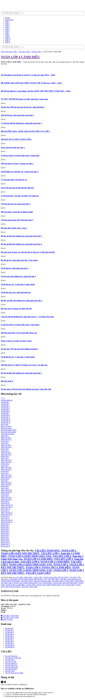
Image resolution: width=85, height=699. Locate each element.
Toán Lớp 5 (4, 466)
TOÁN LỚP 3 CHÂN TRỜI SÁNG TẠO (30, 570)
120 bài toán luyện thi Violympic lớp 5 (17, 220)
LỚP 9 (7, 37)
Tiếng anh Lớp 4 (6, 462)
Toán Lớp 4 (4, 458)
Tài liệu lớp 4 (5, 407)
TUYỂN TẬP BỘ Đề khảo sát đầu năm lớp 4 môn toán (24, 99)
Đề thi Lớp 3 (5, 456)
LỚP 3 (7, 25)
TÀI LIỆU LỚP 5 (7, 583)
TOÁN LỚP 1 (68, 550)
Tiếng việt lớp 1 (6, 437)
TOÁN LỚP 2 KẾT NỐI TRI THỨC (65, 583)
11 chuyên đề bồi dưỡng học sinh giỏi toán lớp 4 (21, 123)
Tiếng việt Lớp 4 (6, 460)
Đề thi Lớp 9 (5, 501)
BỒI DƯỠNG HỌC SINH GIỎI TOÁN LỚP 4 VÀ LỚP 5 (25, 131)
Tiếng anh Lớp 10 (7, 507)
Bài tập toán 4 (7, 381)
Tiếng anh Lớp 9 (6, 499)
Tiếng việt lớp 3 (6, 452)
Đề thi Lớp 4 (5, 464)
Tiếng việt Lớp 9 (6, 497)
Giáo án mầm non (7, 400)
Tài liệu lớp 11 (5, 421)
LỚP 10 (7, 38)
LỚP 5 (7, 29)
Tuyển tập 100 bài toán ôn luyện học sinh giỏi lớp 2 (23, 107)
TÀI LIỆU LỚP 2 (61, 556)
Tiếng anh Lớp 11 (6, 514)
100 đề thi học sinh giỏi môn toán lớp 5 (17, 115)
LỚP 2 (7, 23)
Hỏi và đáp (4, 424)
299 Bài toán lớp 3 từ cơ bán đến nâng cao (19, 333)
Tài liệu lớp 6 (5, 411)
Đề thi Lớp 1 (5, 441)
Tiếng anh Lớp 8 (6, 492)
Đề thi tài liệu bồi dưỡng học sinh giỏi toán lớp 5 (21, 236)
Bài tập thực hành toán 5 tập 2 (14, 228)
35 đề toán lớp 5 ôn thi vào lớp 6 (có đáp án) (20, 196)
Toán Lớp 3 (4, 451)
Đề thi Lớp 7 (5, 486)
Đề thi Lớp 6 (5, 479)
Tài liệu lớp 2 (5, 404)
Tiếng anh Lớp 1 (6, 439)
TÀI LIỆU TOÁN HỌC (47, 550)
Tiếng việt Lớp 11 (6, 512)
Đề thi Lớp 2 (5, 449)
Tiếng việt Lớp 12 (7, 520)
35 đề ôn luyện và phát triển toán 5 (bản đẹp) (20, 325)
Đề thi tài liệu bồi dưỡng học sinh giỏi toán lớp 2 (21, 373)
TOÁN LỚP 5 (60, 570)
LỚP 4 (7, 27)
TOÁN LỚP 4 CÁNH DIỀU (38, 559)
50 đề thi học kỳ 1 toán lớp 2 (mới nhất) (18, 357)
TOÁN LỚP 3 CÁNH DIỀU (56, 567)
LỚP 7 (7, 33)
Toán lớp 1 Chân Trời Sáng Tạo (70, 579)
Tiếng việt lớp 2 (6, 445)
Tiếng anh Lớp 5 (6, 469)
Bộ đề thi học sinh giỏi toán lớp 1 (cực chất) (19, 260)
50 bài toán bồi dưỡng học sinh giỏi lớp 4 (18, 276)
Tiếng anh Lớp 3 (6, 454)
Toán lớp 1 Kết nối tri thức (42, 581)
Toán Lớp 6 (4, 473)
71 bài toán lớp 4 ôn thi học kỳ (14, 180)
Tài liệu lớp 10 (5, 419)
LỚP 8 (7, 35)
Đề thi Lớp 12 (5, 524)
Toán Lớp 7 (4, 481)
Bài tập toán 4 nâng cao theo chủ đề (16, 308)
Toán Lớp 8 (4, 488)
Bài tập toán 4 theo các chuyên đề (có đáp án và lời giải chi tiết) (28, 252)
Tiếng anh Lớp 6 (6, 477)
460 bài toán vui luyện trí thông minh (17, 212)
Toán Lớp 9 (4, 496)
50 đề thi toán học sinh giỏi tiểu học (16, 292)
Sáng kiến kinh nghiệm (8, 432)
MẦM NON (9, 20)
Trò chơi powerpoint (7, 434)
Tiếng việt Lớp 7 (6, 482)
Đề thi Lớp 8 (5, 494)
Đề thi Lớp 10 (5, 509)
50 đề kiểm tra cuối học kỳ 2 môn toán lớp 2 (19, 172)
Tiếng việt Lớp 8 (6, 490)
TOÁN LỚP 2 (60, 564)
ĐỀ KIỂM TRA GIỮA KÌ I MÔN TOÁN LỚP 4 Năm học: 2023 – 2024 (31, 83)
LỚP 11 (7, 40)
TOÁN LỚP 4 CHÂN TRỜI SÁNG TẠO (29, 556)
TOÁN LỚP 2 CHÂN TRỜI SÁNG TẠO (30, 564)
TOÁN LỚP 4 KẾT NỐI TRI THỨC (20, 553)
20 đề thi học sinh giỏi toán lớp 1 (15, 268)
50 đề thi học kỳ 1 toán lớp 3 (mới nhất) (18, 284)
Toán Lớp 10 (5, 503)
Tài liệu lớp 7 (5, 413)
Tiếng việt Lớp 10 (7, 505)
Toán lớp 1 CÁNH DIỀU (9, 579)
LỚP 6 (7, 31)
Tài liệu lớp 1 (5, 402)
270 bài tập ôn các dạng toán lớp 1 (15, 204)
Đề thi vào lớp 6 (6, 426)
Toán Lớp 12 (5, 518)
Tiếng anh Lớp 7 (6, 484)
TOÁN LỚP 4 (33, 567)
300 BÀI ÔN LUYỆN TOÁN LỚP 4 (16, 139)
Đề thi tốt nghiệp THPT (8, 430)
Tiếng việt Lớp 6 (6, 475)
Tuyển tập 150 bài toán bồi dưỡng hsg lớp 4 (19, 349)
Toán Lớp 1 (4, 436)
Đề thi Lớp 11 (5, 516)
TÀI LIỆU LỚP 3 (63, 559)
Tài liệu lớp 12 (5, 422)
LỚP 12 (7, 42)
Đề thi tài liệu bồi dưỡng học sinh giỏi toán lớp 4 (21, 244)
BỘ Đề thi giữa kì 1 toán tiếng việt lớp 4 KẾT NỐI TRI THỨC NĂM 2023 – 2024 (35, 91)
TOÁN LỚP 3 (31, 585)
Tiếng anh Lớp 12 (7, 522)
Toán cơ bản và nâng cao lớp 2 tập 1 (16, 341)
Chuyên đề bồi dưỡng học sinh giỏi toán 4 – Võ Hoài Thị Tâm (27, 317)
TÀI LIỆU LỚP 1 (50, 553)
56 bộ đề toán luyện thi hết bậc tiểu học (17, 188)
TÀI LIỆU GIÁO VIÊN (38, 573)
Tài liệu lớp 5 (5, 409)
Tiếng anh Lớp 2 (6, 447)
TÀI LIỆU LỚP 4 (30, 561)
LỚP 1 (7, 22)
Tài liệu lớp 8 (5, 415)
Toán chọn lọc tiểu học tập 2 (13, 147)
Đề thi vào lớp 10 (6, 428)
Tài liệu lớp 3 (5, 406)
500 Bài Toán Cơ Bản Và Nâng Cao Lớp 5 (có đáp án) (24, 365)
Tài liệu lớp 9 (5, 417)
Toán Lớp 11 (5, 511)
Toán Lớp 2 (4, 443)
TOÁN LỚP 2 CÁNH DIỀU (55, 561)
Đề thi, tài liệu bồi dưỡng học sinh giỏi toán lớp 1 (21, 300)
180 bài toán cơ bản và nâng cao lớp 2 (17, 163)
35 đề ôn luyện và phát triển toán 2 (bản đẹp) (20, 155)
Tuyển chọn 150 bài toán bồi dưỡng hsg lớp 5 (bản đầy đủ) (26, 389)
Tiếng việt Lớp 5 (6, 467)
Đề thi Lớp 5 (5, 471)
